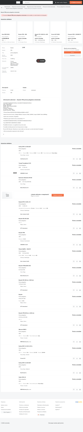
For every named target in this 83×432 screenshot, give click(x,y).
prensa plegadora (14, 52)
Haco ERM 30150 (5, 34)
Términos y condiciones (24, 405)
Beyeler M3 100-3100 (24, 218)
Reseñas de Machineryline (24, 411)
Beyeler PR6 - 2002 (22, 34)
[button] (77, 159)
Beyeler (20, 294)
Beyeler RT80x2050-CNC (25, 265)
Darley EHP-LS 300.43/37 (25, 146)
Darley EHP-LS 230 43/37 (25, 362)
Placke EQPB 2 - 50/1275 (25, 249)
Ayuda (2, 407)
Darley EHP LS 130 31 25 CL (25, 346)
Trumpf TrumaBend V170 (25, 163)
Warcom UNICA (22, 329)
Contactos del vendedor (6, 409)
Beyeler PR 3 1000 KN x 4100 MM (41, 35)
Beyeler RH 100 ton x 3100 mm (26, 280)
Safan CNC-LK (22, 377)
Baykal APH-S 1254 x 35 (24, 201)
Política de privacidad (23, 407)
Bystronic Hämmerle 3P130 (25, 177)
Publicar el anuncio (57, 195)
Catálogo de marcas (23, 413)
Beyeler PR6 (22, 232)
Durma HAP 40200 (55, 34)
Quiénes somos (4, 405)
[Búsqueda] (24, 2)
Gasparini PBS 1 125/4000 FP (74, 34)
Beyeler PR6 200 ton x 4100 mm (26, 313)
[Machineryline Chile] (8, 2)
